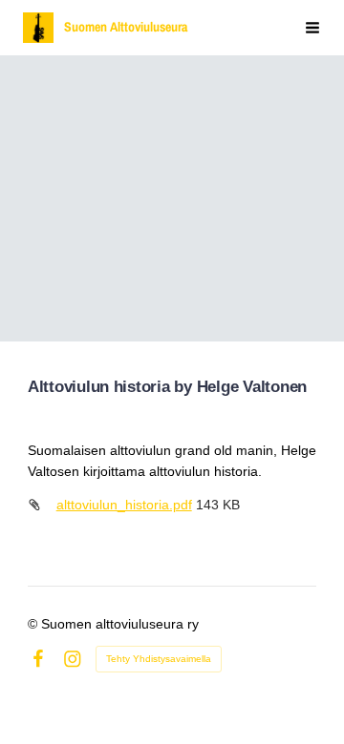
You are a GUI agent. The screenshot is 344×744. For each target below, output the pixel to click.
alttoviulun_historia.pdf (124, 504)
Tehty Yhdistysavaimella (158, 658)
